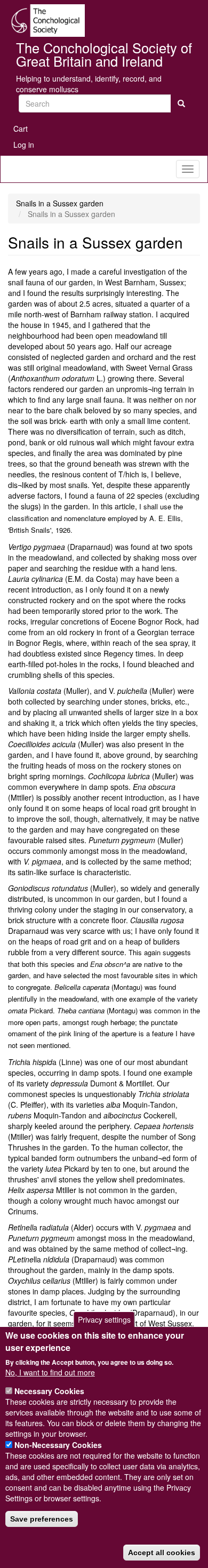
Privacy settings (104, 1319)
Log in (23, 144)
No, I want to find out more (50, 1372)
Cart (20, 128)
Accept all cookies (161, 1552)
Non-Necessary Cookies (58, 1444)
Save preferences (41, 1519)
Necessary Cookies (49, 1391)
